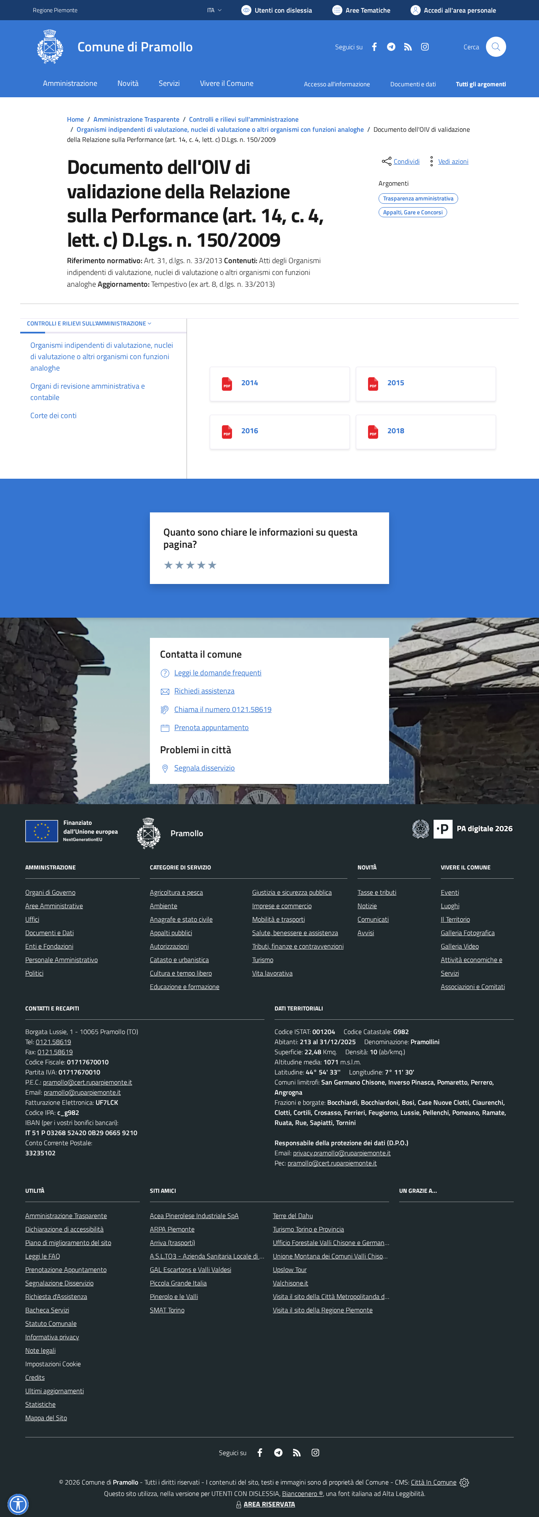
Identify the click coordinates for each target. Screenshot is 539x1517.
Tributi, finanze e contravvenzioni (298, 946)
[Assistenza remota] (464, 1482)
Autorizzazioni (169, 946)
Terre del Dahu (293, 1215)
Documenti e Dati (49, 933)
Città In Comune (433, 1482)
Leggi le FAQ (42, 1256)
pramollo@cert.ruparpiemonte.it (87, 1082)
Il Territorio (455, 919)
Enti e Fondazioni (49, 946)
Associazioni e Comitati (473, 986)
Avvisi (366, 933)
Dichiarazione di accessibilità (64, 1229)
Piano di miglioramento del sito (68, 1242)
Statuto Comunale (51, 1323)
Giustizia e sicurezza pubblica (292, 892)
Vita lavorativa (272, 973)
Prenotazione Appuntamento (66, 1269)
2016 (249, 430)
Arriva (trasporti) (172, 1242)
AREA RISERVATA (269, 1504)
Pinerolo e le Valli (174, 1296)
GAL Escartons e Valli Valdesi (190, 1269)
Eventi (450, 892)
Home (75, 119)
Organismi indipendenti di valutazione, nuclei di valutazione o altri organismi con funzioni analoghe (220, 129)
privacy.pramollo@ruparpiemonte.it (342, 1153)
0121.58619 (53, 1042)
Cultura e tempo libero (181, 973)
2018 (395, 430)
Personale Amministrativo (61, 959)
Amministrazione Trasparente (136, 119)
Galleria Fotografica (468, 933)
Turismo (262, 959)
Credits (35, 1377)
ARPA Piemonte (172, 1229)
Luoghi (450, 906)
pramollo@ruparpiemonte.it (82, 1092)
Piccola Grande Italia (178, 1283)
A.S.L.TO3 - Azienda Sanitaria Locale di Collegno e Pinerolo (231, 1256)
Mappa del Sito (46, 1418)
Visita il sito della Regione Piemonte (323, 1310)
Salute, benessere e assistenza (295, 933)
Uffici (32, 919)
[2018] (373, 431)
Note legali (40, 1350)
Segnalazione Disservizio (59, 1283)
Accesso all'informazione (337, 84)
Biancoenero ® (302, 1493)
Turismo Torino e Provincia (308, 1229)
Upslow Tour (290, 1269)
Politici (34, 973)
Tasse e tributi (377, 892)
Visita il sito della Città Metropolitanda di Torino (338, 1296)
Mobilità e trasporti (278, 919)
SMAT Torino (167, 1310)
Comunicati (373, 919)
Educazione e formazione (184, 986)
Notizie (367, 906)
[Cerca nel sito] (496, 47)
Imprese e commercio (282, 906)
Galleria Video (460, 946)
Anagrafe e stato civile (181, 919)
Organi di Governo (50, 892)
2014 (249, 382)
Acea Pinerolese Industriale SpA (194, 1215)
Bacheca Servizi (47, 1310)
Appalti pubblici (171, 933)
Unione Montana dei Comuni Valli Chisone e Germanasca (352, 1256)
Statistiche (40, 1404)
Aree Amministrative (54, 906)
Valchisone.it (290, 1283)
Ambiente (163, 906)
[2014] (227, 383)
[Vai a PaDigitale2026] (462, 828)
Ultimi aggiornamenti (54, 1391)
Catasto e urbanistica (179, 959)
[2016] (227, 431)
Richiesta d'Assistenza (56, 1296)
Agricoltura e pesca (176, 892)
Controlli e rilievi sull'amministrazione (244, 119)
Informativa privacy (52, 1337)
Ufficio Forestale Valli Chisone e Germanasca (335, 1242)
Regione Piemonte (55, 9)
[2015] (373, 383)
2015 (395, 382)
